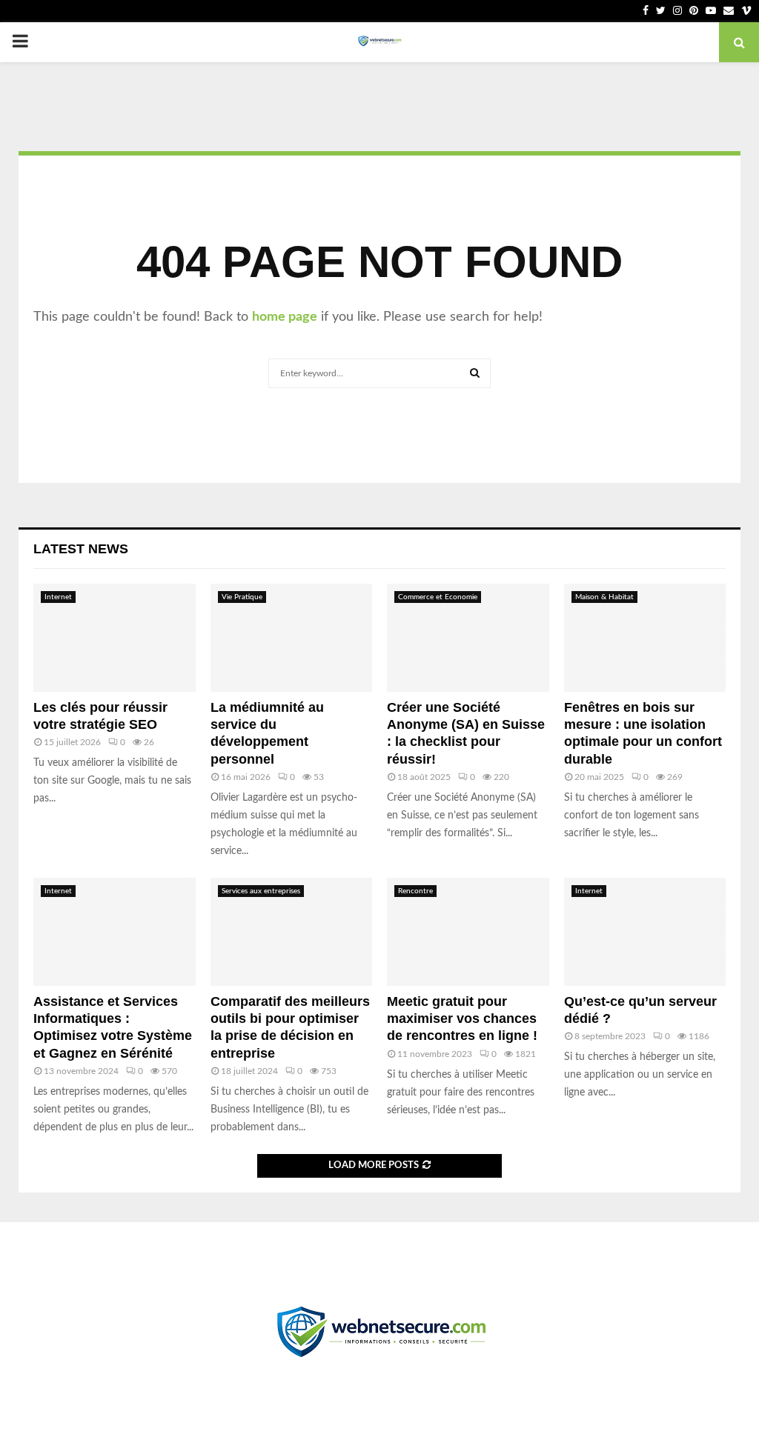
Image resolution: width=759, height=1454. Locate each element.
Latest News (80, 548)
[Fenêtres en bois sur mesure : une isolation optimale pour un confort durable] (645, 638)
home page (284, 317)
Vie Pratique (242, 597)
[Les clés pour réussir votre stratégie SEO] (114, 638)
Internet (58, 597)
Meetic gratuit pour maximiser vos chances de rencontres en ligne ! (462, 1019)
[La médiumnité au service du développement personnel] (292, 638)
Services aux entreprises (261, 891)
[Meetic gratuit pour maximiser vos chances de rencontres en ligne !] (468, 932)
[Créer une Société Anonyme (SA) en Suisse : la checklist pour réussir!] (468, 638)
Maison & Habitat (604, 597)
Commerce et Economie (437, 597)
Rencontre (415, 891)
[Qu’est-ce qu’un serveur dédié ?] (645, 932)
